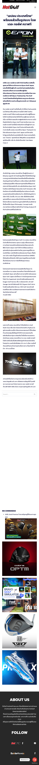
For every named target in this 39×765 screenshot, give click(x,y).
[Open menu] (35, 7)
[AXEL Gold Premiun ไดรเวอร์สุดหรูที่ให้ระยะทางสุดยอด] (21, 528)
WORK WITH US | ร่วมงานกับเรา (20, 0)
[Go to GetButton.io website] (35, 763)
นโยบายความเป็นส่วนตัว (32, 1)
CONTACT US (33, 0)
